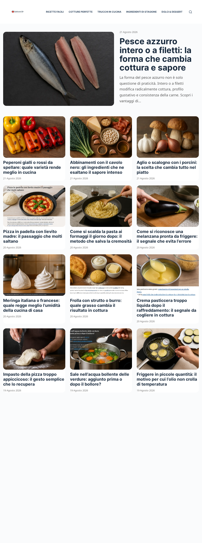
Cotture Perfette (81, 11)
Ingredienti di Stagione (141, 11)
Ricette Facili (55, 11)
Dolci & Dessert (172, 11)
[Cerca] (190, 11)
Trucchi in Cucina (109, 11)
